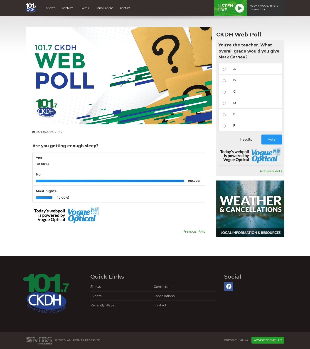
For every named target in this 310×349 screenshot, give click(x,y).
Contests (67, 8)
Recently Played (103, 305)
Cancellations (104, 8)
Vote (272, 139)
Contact (125, 8)
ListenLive (225, 7)
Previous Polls (194, 231)
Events (84, 8)
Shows (50, 8)
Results (246, 139)
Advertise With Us (268, 340)
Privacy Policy (236, 340)
